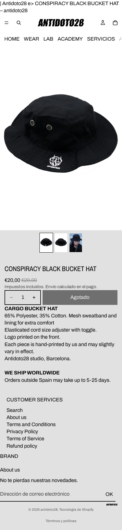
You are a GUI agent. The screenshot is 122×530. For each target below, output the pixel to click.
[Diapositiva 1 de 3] (46, 242)
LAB (48, 39)
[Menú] (6, 23)
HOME (12, 39)
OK (109, 494)
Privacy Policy (22, 431)
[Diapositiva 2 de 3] (61, 242)
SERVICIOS (101, 39)
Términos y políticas (61, 521)
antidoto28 (49, 510)
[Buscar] (18, 22)
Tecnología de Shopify (76, 510)
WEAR (31, 39)
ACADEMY (70, 39)
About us (16, 417)
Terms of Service (25, 439)
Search (15, 410)
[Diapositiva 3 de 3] (76, 242)
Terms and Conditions (31, 424)
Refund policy (22, 446)
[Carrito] (115, 22)
